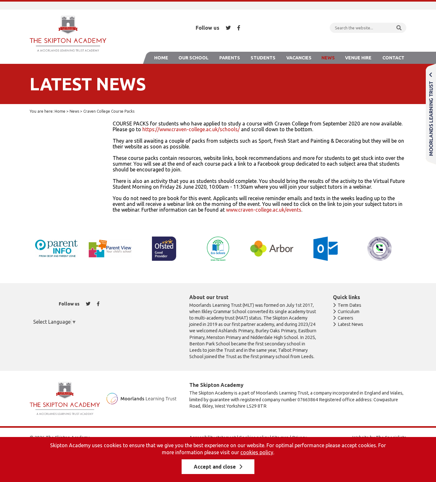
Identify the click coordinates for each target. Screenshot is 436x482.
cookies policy (256, 452)
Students (263, 57)
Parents (229, 57)
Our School (193, 57)
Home (161, 57)
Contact (393, 57)
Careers (345, 317)
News (328, 57)
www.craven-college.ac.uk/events (263, 210)
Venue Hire (358, 57)
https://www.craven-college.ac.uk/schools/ (191, 129)
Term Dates (349, 305)
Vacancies (299, 57)
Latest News (350, 324)
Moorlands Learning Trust (431, 114)
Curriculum (348, 311)
